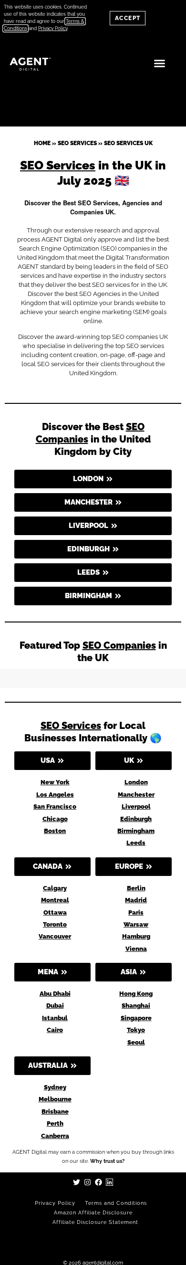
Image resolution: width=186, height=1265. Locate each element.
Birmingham (136, 830)
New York (55, 782)
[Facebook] (98, 1182)
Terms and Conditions (116, 1203)
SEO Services (77, 143)
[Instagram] (87, 1182)
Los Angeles (55, 794)
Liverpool (136, 806)
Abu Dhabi (55, 993)
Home (42, 143)
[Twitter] (76, 1182)
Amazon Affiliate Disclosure (93, 1213)
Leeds (135, 842)
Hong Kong (136, 993)
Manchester (136, 794)
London (136, 782)
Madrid (136, 900)
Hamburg (136, 936)
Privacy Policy (55, 1203)
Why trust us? (107, 1161)
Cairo (55, 1029)
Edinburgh (136, 818)
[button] (160, 63)
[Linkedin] (109, 1182)
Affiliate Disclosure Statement (95, 1222)
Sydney (55, 1087)
